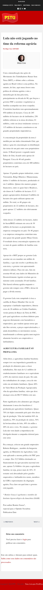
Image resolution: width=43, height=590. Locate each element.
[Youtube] (25, 9)
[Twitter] (22, 9)
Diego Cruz (21, 63)
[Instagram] (20, 9)
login (25, 539)
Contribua (26, 5)
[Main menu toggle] (38, 17)
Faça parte (18, 5)
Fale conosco (35, 5)
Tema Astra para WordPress (34, 584)
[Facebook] (18, 9)
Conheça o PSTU (8, 5)
